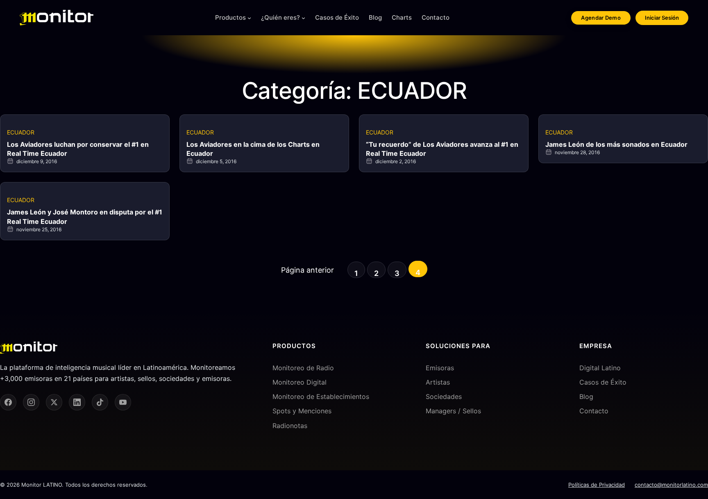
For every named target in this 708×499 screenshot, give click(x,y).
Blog (586, 396)
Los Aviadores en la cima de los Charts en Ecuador (253, 148)
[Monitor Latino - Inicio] (56, 17)
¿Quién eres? (280, 17)
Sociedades (444, 396)
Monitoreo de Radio (303, 368)
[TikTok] (100, 402)
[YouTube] (123, 402)
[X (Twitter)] (54, 402)
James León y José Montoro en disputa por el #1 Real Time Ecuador (84, 216)
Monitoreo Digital (299, 382)
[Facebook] (8, 402)
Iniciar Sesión (662, 17)
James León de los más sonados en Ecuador (616, 144)
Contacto (593, 411)
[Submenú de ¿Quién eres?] (303, 18)
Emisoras (440, 368)
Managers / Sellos (453, 411)
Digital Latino (600, 368)
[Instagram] (31, 402)
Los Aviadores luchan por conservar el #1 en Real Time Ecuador (78, 148)
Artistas (438, 382)
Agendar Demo (601, 17)
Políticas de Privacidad (596, 484)
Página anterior (307, 270)
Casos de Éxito (602, 382)
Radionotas (289, 426)
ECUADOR (20, 132)
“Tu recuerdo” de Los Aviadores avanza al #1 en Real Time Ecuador (442, 148)
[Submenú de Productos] (249, 18)
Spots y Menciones (301, 411)
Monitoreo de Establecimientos (320, 396)
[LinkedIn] (77, 402)
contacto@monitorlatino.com (671, 484)
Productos (230, 17)
